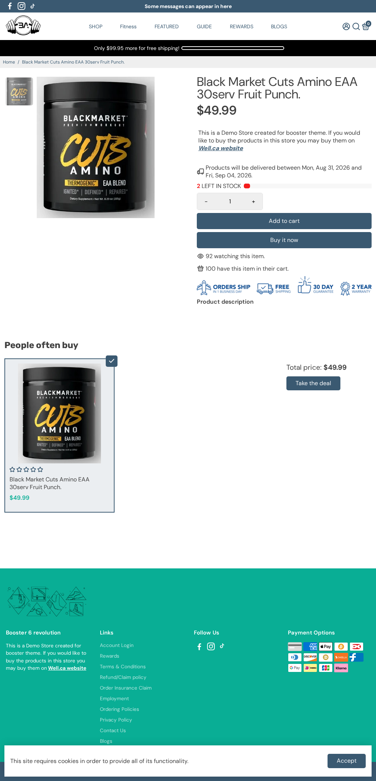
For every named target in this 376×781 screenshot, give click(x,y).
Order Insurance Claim (126, 688)
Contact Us (113, 730)
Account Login (117, 645)
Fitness (128, 26)
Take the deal (313, 383)
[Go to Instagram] (21, 6)
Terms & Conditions (123, 667)
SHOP (95, 26)
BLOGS (279, 26)
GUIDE (204, 26)
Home (9, 62)
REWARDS (241, 26)
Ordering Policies (119, 709)
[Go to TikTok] (32, 6)
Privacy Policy (116, 720)
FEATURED (167, 26)
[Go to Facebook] (10, 6)
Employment (114, 698)
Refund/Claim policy (123, 677)
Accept (347, 760)
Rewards (109, 656)
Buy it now (284, 240)
